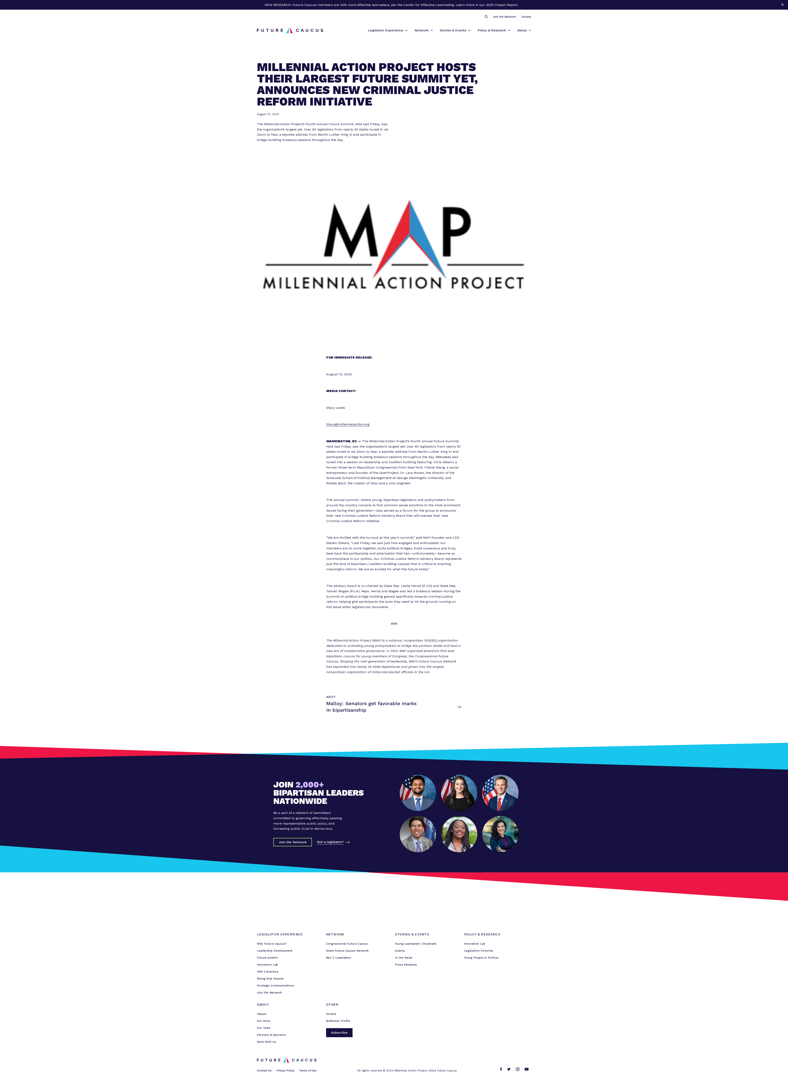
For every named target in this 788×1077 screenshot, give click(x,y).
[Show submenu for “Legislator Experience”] (406, 30)
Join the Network (504, 16)
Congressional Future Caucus (347, 943)
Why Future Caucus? (272, 943)
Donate (526, 16)
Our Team (263, 1027)
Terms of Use (307, 1070)
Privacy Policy (285, 1070)
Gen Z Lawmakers (338, 957)
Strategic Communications (275, 985)
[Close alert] (782, 5)
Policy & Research (492, 30)
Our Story (264, 1020)
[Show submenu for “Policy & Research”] (509, 30)
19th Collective (267, 971)
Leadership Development (275, 950)
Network (421, 30)
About (522, 30)
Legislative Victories (478, 950)
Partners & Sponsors (271, 1034)
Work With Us (266, 1041)
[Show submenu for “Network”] (432, 30)
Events (400, 950)
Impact (262, 1013)
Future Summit (267, 957)
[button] (486, 16)
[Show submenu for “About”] (530, 30)
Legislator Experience (385, 30)
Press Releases (406, 964)
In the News (403, 957)
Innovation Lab (267, 964)
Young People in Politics (481, 957)
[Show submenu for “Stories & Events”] (469, 30)
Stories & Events (453, 30)
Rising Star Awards (270, 978)
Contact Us (264, 1070)
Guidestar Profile (338, 1020)
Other (332, 1004)
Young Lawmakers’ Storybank (415, 943)
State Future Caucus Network (347, 950)
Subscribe (339, 1033)
